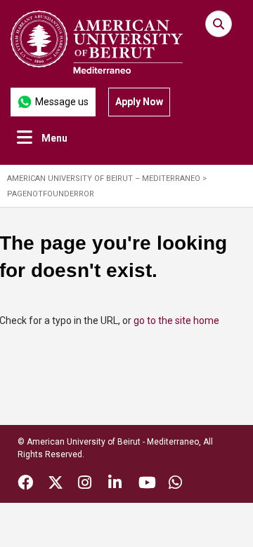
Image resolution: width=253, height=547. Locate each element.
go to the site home (176, 320)
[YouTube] (147, 484)
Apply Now (139, 101)
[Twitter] (55, 484)
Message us (62, 101)
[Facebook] (25, 484)
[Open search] (218, 24)
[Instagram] (84, 484)
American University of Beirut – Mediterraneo (103, 178)
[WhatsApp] (175, 484)
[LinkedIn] (115, 484)
